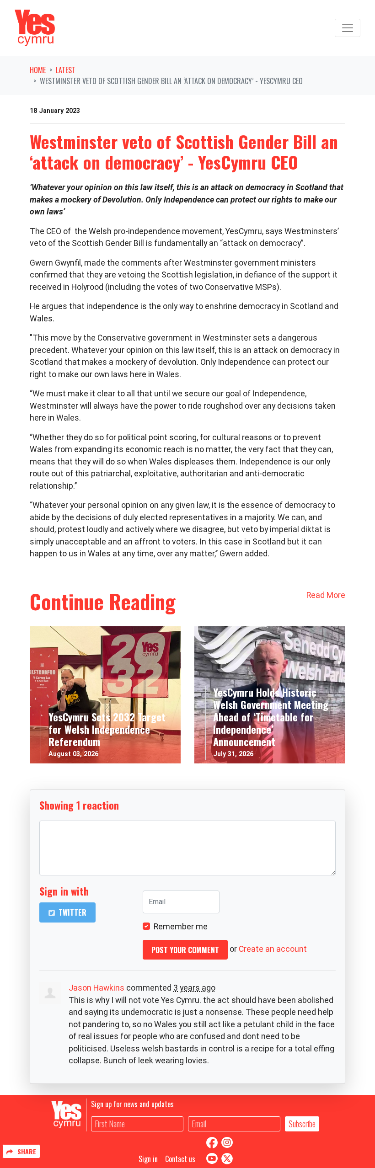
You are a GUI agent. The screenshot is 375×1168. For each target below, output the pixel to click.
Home (38, 69)
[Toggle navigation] (347, 28)
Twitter (71, 912)
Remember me (181, 926)
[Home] (35, 27)
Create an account (273, 949)
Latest (65, 69)
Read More (325, 595)
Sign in (148, 1158)
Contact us (180, 1158)
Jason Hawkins (96, 987)
